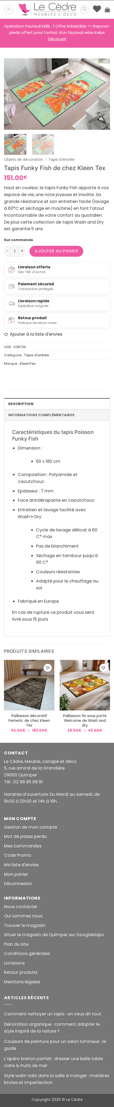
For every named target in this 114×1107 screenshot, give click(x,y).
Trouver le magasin (24, 925)
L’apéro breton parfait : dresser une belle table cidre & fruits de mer (53, 1062)
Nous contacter (20, 907)
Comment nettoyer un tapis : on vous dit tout (52, 1014)
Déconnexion (18, 884)
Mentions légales (22, 982)
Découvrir (57, 39)
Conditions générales (27, 953)
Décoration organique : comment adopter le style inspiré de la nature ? (52, 1027)
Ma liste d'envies (21, 865)
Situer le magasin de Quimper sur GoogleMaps (54, 935)
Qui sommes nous (23, 916)
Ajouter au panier (56, 251)
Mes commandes (22, 846)
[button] (9, 9)
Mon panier (16, 874)
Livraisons (14, 963)
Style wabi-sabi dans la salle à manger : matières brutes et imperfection (56, 1079)
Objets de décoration (23, 159)
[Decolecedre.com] (47, 9)
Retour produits (20, 972)
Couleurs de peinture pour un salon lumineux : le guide (55, 1044)
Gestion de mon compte (30, 827)
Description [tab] (20, 403)
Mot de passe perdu (25, 836)
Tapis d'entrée (61, 159)
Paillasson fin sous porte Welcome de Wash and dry (85, 721)
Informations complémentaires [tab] (41, 414)
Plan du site (16, 944)
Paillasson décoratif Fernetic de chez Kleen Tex (29, 721)
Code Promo (17, 855)
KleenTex (28, 363)
